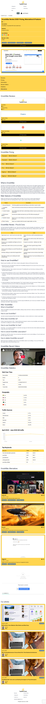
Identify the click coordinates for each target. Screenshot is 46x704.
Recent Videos (4, 84)
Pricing (2, 80)
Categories (13, 6)
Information (4, 82)
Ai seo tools (4, 42)
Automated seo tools (11, 42)
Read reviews (23, 121)
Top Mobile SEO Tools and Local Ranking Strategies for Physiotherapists (19, 679)
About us (25, 697)
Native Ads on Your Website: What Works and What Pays (15, 625)
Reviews (25, 6)
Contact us (13, 8)
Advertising (25, 8)
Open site (24, 45)
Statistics (3, 86)
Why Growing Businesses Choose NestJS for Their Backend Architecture (19, 652)
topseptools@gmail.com (18, 699)
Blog (12, 10)
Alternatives (4, 89)
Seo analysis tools (20, 42)
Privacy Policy (26, 693)
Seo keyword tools (28, 42)
